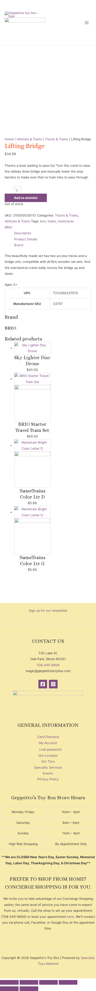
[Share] (48, 982)
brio (43, 221)
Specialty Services (48, 767)
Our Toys (48, 761)
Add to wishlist (26, 198)
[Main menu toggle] (87, 22)
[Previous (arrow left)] (9, 988)
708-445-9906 (48, 665)
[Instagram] (53, 684)
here (70, 917)
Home (9, 139)
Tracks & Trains (56, 139)
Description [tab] (22, 233)
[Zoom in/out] (9, 982)
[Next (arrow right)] (29, 988)
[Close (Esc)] (68, 982)
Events (48, 773)
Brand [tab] (18, 245)
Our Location (48, 755)
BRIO (8, 227)
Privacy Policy (48, 779)
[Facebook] (42, 684)
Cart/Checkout (48, 737)
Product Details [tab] (25, 239)
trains (52, 221)
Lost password (50, 749)
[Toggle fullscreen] (29, 982)
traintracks (66, 221)
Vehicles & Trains (29, 139)
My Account (48, 743)
